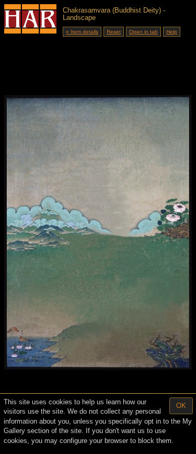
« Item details (82, 32)
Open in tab (143, 32)
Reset (114, 32)
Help (171, 32)
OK (181, 405)
